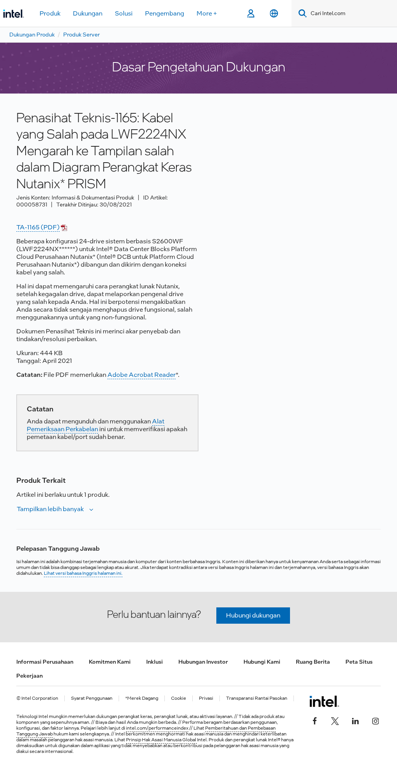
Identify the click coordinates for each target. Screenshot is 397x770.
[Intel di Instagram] (375, 720)
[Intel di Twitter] (335, 720)
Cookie (178, 698)
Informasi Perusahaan (44, 661)
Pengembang (164, 13)
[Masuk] (250, 13)
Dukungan (87, 13)
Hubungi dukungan (253, 615)
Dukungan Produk (32, 34)
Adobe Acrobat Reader (141, 375)
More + (207, 13)
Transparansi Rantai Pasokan (256, 698)
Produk (50, 13)
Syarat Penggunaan (91, 698)
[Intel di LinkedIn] (355, 720)
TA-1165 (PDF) (38, 227)
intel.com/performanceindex (157, 728)
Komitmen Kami (110, 661)
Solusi (124, 13)
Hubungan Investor (203, 661)
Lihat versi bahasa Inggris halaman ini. (83, 573)
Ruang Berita (313, 661)
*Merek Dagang (141, 698)
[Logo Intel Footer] (324, 701)
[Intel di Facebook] (314, 720)
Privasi (206, 698)
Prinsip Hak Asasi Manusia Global (161, 740)
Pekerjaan (29, 675)
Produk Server (81, 34)
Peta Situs (359, 661)
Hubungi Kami (261, 661)
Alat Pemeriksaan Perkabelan (95, 425)
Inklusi (154, 661)
